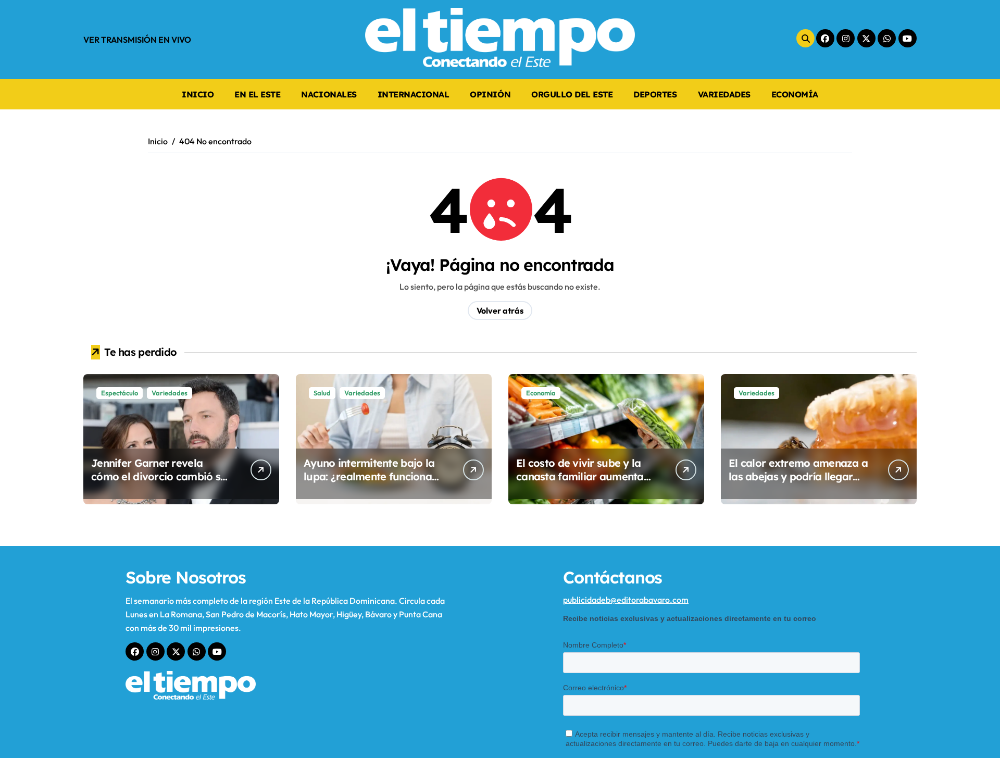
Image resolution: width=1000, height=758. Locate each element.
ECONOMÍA (794, 94)
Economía (541, 393)
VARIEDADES (724, 94)
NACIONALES (328, 94)
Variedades (170, 393)
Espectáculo (119, 393)
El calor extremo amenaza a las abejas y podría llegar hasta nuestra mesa (798, 476)
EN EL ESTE (257, 94)
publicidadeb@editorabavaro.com (626, 599)
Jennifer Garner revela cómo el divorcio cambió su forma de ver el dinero (159, 476)
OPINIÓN (490, 94)
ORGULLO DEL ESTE (571, 94)
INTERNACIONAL (413, 94)
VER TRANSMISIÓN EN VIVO (137, 39)
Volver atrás (500, 310)
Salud (322, 393)
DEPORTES (655, 94)
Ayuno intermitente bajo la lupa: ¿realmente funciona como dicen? (369, 476)
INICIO (198, 94)
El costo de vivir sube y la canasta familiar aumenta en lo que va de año (580, 476)
